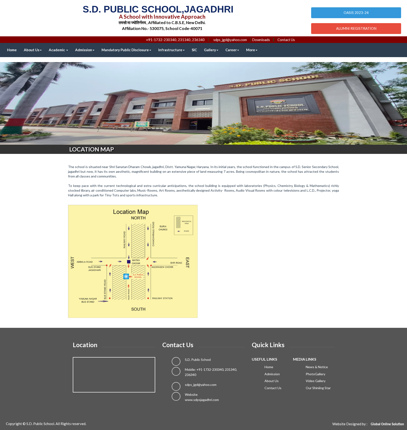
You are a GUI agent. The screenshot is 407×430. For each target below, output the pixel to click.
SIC (194, 50)
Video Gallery (315, 381)
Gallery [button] (210, 50)
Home (12, 50)
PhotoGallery (315, 374)
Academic (57, 50)
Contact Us (286, 40)
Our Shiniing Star (318, 388)
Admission (83, 50)
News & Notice (316, 367)
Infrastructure (170, 50)
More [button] (250, 50)
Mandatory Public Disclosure (125, 50)
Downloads (261, 40)
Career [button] (231, 50)
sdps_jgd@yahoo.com (200, 385)
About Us (31, 50)
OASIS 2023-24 (356, 12)
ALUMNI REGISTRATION (356, 28)
